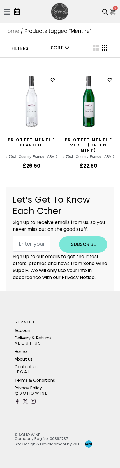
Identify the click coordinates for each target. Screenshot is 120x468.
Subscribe (83, 244)
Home (11, 31)
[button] (53, 80)
